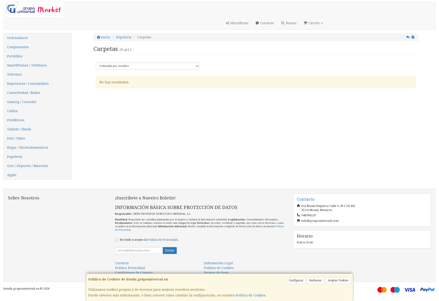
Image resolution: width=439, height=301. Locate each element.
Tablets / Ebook (19, 129)
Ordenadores (17, 38)
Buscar (291, 23)
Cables (12, 111)
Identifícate (239, 23)
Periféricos (15, 120)
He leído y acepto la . (149, 239)
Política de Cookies (250, 295)
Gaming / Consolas (21, 102)
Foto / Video (16, 138)
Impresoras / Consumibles (28, 83)
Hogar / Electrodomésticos (27, 147)
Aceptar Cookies (338, 280)
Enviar (169, 250)
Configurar (296, 280)
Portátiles (14, 56)
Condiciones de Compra (134, 273)
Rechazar (315, 280)
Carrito (314, 23)
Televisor (14, 74)
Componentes (18, 47)
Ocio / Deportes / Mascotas (27, 166)
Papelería (14, 156)
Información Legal (218, 263)
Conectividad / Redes (23, 93)
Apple (11, 175)
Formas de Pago (216, 273)
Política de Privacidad (162, 239)
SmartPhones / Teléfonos (27, 65)
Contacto (266, 23)
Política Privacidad (130, 268)
